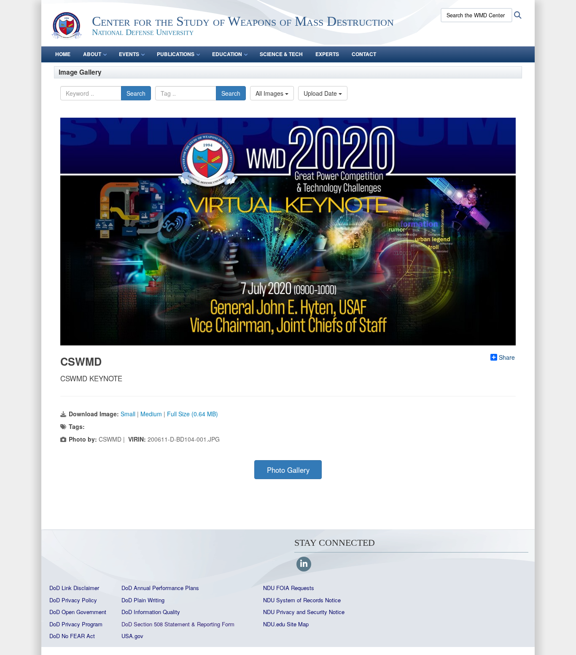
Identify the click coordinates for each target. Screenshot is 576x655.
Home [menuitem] (62, 54)
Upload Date (321, 93)
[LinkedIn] (303, 564)
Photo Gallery (288, 470)
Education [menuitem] (227, 54)
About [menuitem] (92, 54)
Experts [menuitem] (327, 54)
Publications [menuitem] (175, 54)
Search (136, 93)
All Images (270, 93)
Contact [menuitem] (364, 54)
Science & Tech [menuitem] (281, 54)
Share (507, 357)
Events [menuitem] (129, 54)
